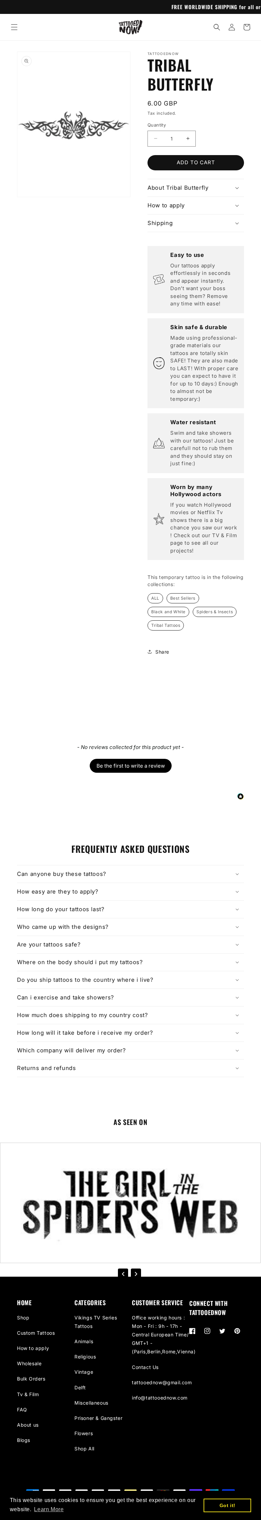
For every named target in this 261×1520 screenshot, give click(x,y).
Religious (85, 1356)
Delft (80, 1387)
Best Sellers (182, 598)
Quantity (156, 125)
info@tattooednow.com (160, 1398)
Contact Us (145, 1367)
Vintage (83, 1372)
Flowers (83, 1433)
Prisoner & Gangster (98, 1418)
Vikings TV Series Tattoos (95, 1322)
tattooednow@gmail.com (162, 1382)
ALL (155, 598)
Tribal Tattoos (165, 625)
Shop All (84, 1448)
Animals (83, 1341)
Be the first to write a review (131, 766)
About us (28, 1425)
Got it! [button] (228, 1505)
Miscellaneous (91, 1403)
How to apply (33, 1348)
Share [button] (162, 652)
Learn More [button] (49, 1509)
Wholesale (29, 1363)
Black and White (168, 611)
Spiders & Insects (214, 611)
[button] (14, 27)
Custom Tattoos (36, 1333)
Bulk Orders (31, 1379)
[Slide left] (123, 1274)
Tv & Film (28, 1394)
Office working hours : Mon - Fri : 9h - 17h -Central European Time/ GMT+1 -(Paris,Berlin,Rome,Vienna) (164, 1335)
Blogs (23, 1440)
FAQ (22, 1409)
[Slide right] (136, 1274)
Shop (23, 1317)
